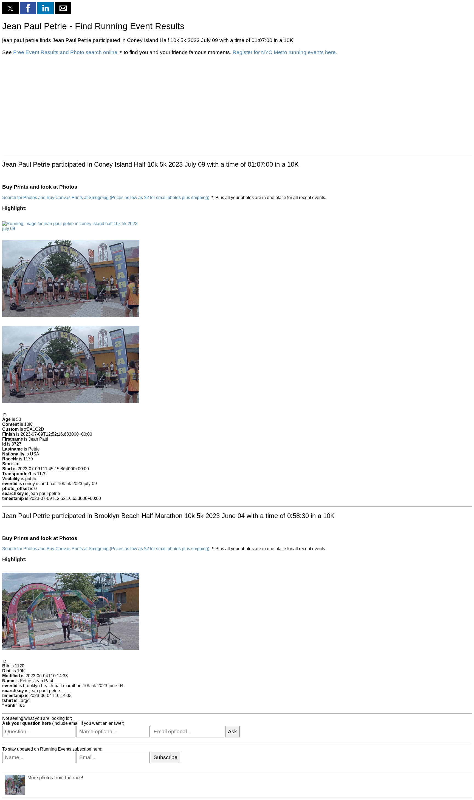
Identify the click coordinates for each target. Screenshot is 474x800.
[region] (237, 105)
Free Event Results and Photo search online (65, 52)
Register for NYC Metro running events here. (285, 52)
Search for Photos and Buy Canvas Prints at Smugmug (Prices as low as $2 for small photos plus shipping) (105, 197)
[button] (10, 8)
